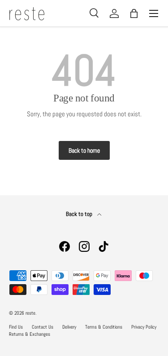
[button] (134, 13)
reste (30, 313)
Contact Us (42, 327)
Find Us (16, 327)
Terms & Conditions (103, 327)
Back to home (84, 150)
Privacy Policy (143, 327)
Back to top (80, 214)
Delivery (69, 327)
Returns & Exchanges (29, 334)
